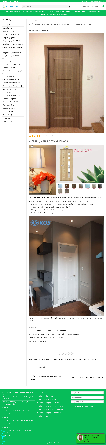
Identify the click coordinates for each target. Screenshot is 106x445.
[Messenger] (3, 442)
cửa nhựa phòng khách (9, 95)
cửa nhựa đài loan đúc (9, 79)
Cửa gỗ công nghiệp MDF (10, 53)
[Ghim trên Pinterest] (69, 353)
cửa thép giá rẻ (7, 105)
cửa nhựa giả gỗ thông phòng (11, 86)
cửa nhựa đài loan (8, 76)
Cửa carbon (6, 28)
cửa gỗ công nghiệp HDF (10, 41)
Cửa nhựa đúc (43, 14)
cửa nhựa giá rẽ (7, 89)
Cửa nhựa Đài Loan (94, 11)
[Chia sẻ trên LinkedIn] (72, 353)
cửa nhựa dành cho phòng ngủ (12, 71)
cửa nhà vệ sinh (7, 61)
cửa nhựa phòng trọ (8, 99)
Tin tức (4, 118)
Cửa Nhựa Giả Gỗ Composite (58, 14)
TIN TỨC (51, 11)
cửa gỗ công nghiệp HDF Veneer (12, 47)
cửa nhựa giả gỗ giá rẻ (92, 359)
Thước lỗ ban (59, 11)
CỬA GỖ (16, 11)
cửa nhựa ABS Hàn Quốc (10, 64)
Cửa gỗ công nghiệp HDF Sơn (11, 44)
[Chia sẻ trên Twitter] (63, 353)
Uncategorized (7, 121)
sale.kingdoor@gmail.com (97, 1)
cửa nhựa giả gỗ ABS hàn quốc (78, 359)
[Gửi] (69, 6)
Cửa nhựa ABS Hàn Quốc (79, 11)
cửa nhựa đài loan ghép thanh (11, 83)
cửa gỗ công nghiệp (8, 38)
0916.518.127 (85, 1)
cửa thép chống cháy (8, 102)
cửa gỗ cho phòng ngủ (9, 34)
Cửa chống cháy (7, 31)
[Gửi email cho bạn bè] (66, 353)
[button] (86, 6)
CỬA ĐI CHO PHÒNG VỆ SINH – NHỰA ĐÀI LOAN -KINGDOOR (47, 331)
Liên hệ (68, 11)
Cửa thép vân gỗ (40, 11)
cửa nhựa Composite (9, 68)
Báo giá (4, 25)
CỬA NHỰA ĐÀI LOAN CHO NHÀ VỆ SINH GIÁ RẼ (86, 377)
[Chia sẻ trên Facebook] (60, 353)
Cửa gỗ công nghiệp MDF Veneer (12, 56)
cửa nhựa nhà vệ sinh (9, 92)
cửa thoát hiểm (7, 111)
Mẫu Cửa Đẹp (6, 115)
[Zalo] (3, 437)
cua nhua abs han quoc (65, 359)
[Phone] (3, 432)
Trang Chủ (8, 11)
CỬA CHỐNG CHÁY (27, 11)
